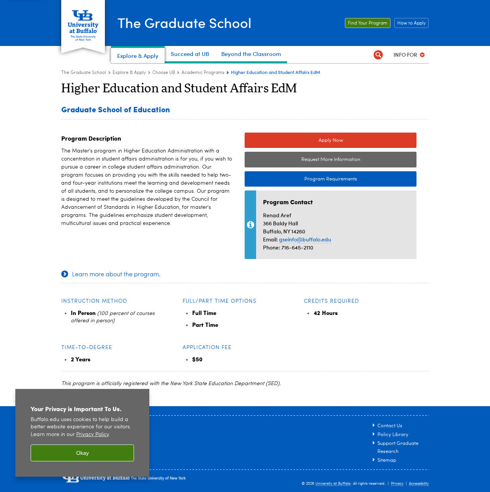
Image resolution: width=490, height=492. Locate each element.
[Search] (378, 54)
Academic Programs (202, 73)
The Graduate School (185, 22)
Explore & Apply (129, 73)
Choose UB (163, 73)
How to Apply (410, 23)
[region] (82, 433)
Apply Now (330, 140)
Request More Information (330, 159)
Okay (82, 453)
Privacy (397, 483)
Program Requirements (301, 179)
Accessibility (419, 483)
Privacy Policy (92, 435)
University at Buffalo (333, 483)
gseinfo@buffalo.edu (305, 239)
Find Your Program (366, 23)
